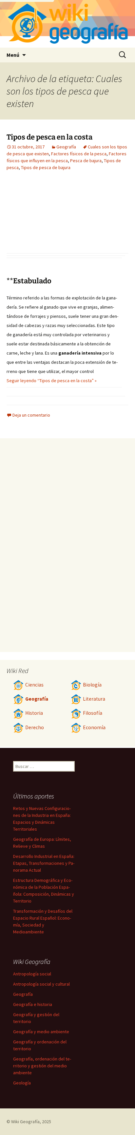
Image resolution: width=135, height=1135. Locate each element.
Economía (94, 727)
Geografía (66, 147)
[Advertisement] (42, 217)
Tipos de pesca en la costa (49, 137)
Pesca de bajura (86, 161)
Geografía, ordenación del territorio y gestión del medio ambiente (42, 1066)
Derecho (34, 727)
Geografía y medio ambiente (41, 1032)
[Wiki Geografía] (67, 24)
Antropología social (32, 974)
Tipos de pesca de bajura (45, 167)
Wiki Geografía (25, 1121)
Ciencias (34, 685)
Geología (22, 1083)
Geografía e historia (32, 1004)
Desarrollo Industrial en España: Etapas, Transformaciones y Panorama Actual (43, 863)
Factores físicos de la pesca (78, 154)
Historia (34, 713)
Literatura (94, 699)
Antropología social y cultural (41, 984)
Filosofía (92, 713)
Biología (92, 685)
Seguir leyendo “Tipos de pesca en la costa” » (52, 380)
